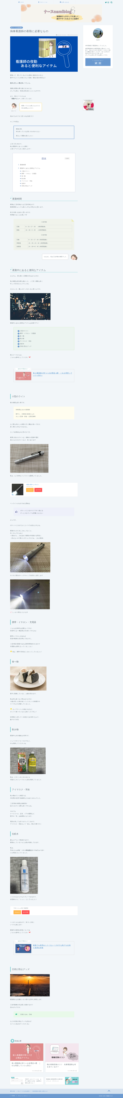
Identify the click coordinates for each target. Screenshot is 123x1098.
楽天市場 (38, 490)
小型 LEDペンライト (32, 484)
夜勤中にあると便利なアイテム (30, 168)
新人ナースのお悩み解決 (16, 27)
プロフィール (43, 2)
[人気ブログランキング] (88, 110)
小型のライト (26, 171)
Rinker (31, 486)
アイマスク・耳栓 (27, 181)
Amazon (29, 490)
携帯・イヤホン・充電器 (29, 173)
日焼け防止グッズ (27, 186)
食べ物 (24, 176)
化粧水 (24, 183)
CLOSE (67, 158)
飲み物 (24, 178)
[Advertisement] (98, 84)
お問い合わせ (65, 2)
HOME (22, 2)
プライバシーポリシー (23, 1095)
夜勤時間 (23, 164)
